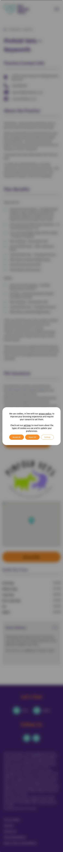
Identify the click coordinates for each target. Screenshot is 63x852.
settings (27, 425)
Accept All (17, 437)
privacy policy (45, 413)
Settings (47, 437)
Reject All (32, 437)
